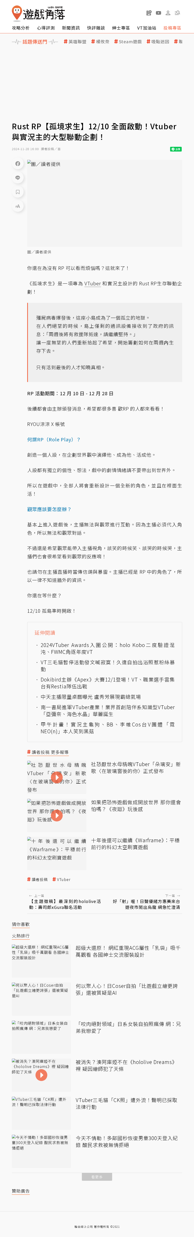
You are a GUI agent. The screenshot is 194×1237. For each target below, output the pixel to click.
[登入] (168, 13)
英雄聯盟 (78, 41)
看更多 (97, 1176)
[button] (177, 13)
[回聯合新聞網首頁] (17, 13)
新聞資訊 (71, 28)
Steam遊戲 (130, 41)
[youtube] (158, 13)
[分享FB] (18, 163)
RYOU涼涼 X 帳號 (46, 424)
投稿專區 (172, 28)
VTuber (64, 879)
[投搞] (149, 13)
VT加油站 (146, 28)
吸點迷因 (160, 41)
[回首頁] (38, 13)
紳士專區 (121, 28)
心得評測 (46, 28)
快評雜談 (96, 28)
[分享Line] (18, 177)
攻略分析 (21, 28)
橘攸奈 (103, 41)
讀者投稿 (40, 879)
